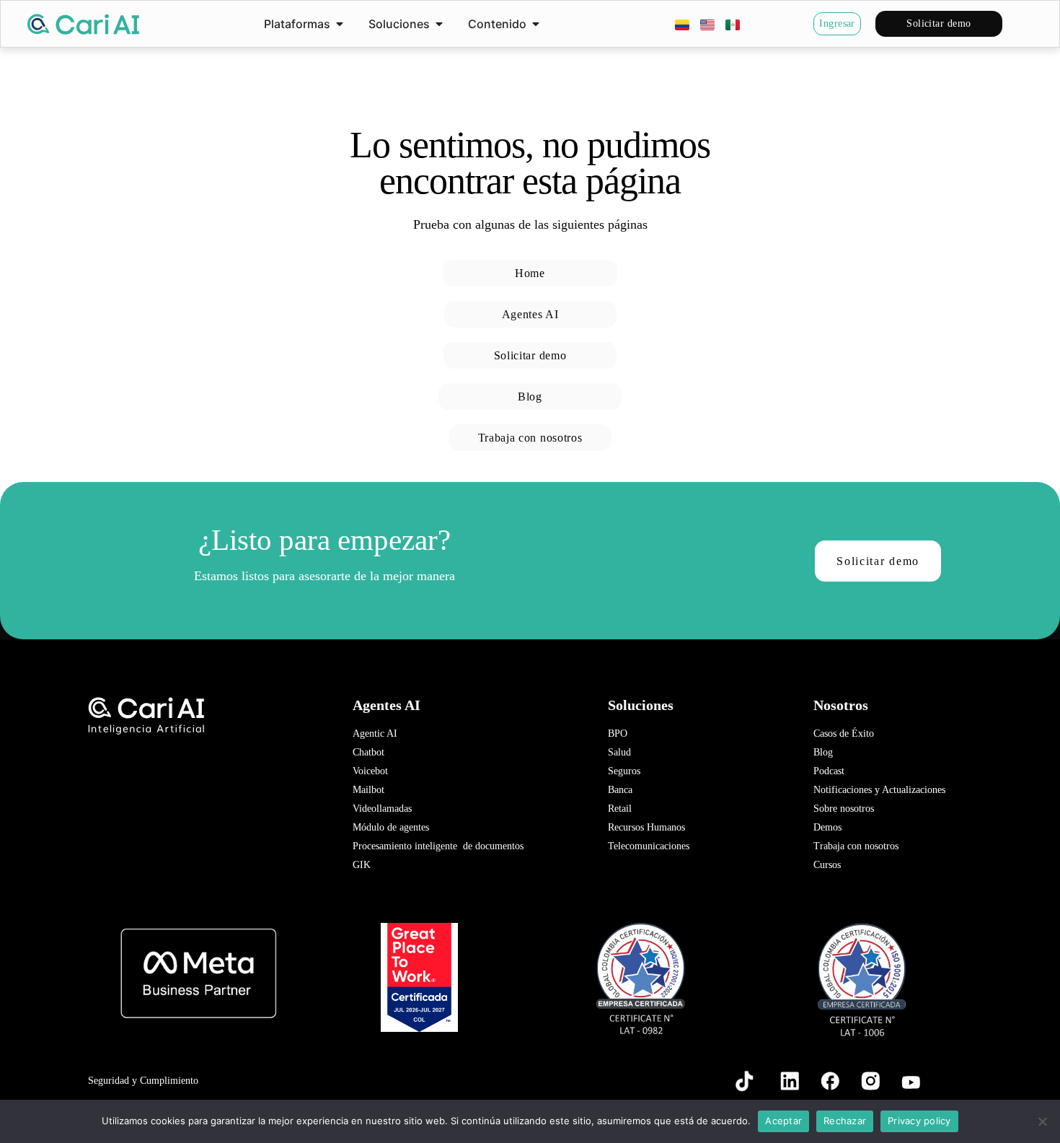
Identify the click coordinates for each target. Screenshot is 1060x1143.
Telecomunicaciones (648, 846)
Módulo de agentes (391, 827)
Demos (827, 827)
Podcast (828, 771)
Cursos (827, 864)
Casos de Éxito (843, 733)
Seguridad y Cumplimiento (143, 1080)
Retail (620, 808)
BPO (617, 733)
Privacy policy (919, 1120)
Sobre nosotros (843, 808)
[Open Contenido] (536, 23)
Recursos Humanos (646, 827)
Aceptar (783, 1120)
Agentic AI (375, 733)
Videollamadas (382, 808)
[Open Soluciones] (439, 23)
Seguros (624, 771)
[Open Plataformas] (339, 23)
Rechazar (844, 1120)
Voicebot (370, 771)
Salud (619, 752)
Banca (620, 789)
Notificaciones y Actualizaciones (879, 789)
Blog (823, 752)
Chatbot (368, 752)
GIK (362, 864)
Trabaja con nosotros (855, 846)
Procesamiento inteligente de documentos (438, 846)
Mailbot (368, 789)
